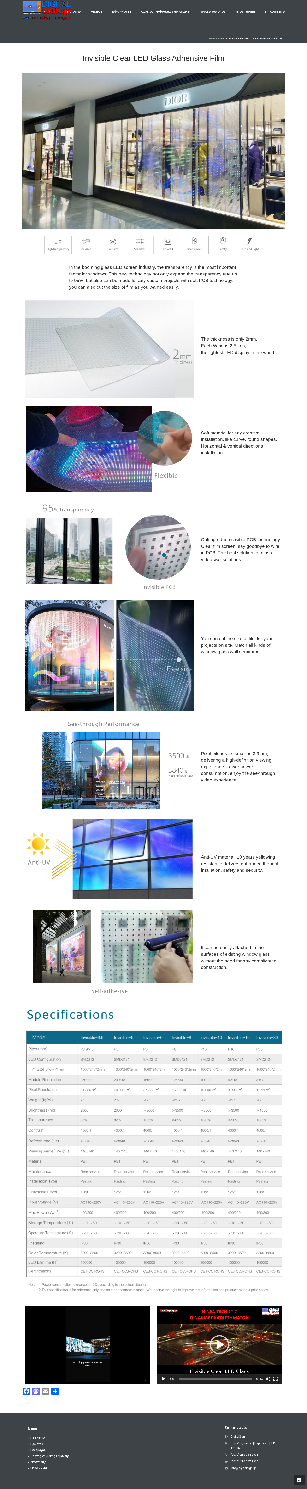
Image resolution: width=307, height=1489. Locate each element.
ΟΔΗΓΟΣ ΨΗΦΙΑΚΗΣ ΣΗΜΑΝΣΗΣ (165, 11)
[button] (219, 1344)
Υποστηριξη (245, 11)
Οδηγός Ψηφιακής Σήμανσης (50, 1456)
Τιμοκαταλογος (212, 11)
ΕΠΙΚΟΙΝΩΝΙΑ (275, 11)
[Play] (163, 1379)
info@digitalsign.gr (243, 1468)
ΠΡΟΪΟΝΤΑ (73, 11)
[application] (87, 1345)
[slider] (215, 1379)
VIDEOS (96, 11)
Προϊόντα (36, 1444)
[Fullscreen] (275, 1379)
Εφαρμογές (38, 1450)
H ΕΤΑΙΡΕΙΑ (37, 1438)
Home (213, 38)
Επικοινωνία (38, 1468)
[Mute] (268, 1379)
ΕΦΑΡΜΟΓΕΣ (121, 11)
